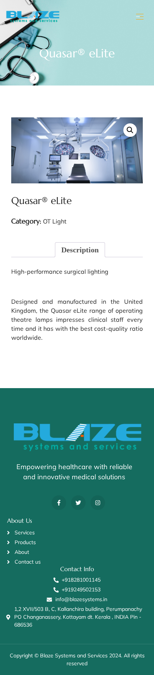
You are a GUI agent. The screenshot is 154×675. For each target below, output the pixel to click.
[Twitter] (78, 502)
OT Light (55, 221)
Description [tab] (80, 250)
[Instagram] (97, 502)
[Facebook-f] (59, 502)
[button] (130, 130)
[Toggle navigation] (139, 16)
